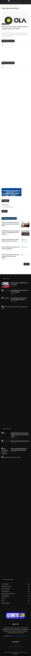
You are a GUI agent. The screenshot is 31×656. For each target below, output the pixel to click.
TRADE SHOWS (6, 603)
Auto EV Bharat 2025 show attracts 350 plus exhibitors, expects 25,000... (10, 256)
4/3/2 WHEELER (6, 589)
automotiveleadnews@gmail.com (18, 636)
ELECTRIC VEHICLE (5, 23)
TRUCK (3, 598)
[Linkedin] (15, 646)
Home (3, 6)
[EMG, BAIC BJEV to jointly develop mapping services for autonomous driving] (6, 435)
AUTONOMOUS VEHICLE (8, 593)
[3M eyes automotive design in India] (6, 443)
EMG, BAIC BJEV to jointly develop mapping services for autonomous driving (20, 434)
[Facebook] (11, 646)
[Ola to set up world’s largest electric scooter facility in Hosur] (15, 18)
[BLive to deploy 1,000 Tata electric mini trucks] (6, 284)
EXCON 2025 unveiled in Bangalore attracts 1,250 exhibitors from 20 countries (11, 232)
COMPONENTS (6, 591)
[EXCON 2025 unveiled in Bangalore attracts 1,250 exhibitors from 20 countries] (25, 233)
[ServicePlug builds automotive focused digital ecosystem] (6, 300)
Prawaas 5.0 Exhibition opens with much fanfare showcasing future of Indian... (11, 224)
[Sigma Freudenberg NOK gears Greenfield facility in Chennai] (6, 451)
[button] (29, 2)
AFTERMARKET (6, 596)
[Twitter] (19, 646)
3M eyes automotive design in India (20, 441)
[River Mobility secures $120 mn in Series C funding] (6, 292)
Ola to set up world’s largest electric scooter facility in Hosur (15, 28)
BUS (3, 600)
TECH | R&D (5, 584)
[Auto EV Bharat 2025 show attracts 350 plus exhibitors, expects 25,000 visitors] (25, 256)
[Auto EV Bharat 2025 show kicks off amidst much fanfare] (25, 249)
